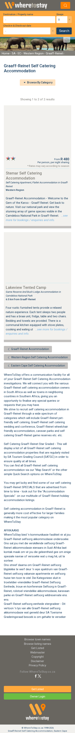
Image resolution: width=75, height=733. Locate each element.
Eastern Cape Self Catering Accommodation (38, 365)
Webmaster (37, 652)
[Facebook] (36, 676)
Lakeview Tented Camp (26, 287)
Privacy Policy (37, 665)
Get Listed (37, 648)
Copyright (38, 656)
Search (64, 31)
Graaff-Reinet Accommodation (30, 349)
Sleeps (59, 14)
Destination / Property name (18, 14)
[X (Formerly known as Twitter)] (39, 676)
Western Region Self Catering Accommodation (39, 357)
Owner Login (37, 696)
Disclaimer (37, 661)
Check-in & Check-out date (17, 25)
